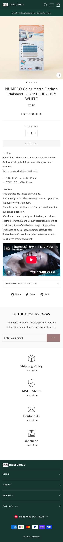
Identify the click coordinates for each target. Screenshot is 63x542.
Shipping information (21, 283)
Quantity (31, 126)
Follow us (10, 506)
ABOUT (7, 485)
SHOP (6, 474)
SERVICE (8, 495)
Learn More (32, 370)
